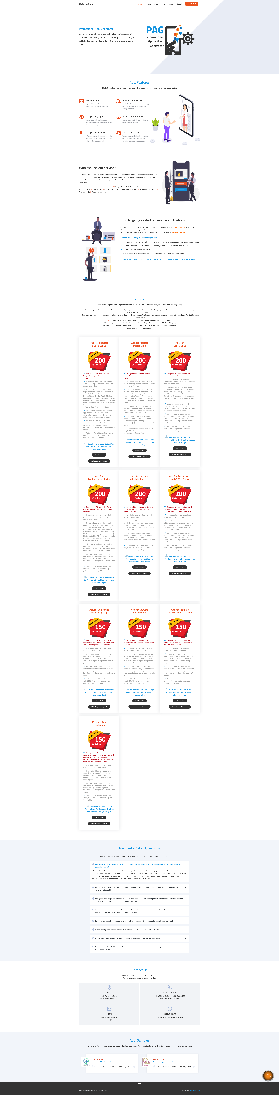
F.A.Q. (163, 4)
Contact (171, 4)
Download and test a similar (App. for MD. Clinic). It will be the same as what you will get (139, 442)
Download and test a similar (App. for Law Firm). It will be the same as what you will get (140, 692)
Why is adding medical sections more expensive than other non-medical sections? (127, 929)
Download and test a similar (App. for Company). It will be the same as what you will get (99, 692)
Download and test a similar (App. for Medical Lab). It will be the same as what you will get (99, 580)
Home (140, 4)
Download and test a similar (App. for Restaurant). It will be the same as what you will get (180, 559)
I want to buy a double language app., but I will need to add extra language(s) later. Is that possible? (134, 921)
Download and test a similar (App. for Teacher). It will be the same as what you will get (180, 692)
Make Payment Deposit (99, 461)
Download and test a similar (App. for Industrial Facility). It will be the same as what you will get (140, 559)
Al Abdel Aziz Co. (195, 1090)
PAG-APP (86, 4)
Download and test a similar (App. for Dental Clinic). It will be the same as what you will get (180, 440)
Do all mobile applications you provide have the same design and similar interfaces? (128, 938)
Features (148, 4)
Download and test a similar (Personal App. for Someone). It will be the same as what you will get (99, 809)
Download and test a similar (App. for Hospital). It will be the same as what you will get (99, 446)
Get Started (192, 3)
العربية (179, 4)
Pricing (156, 4)
